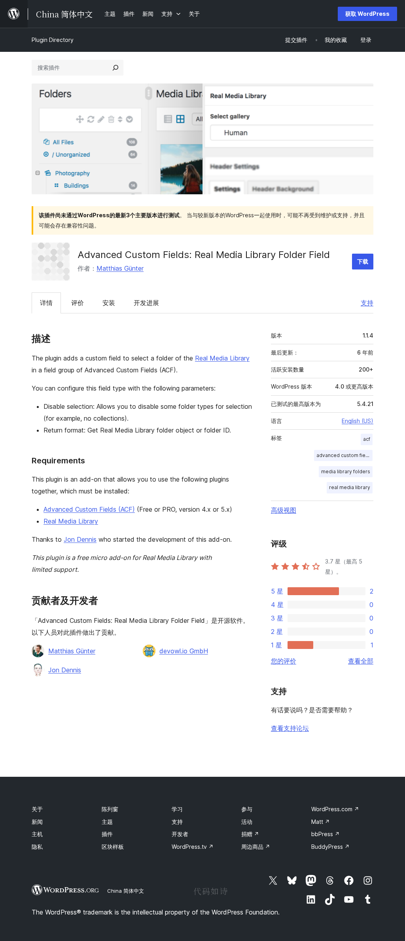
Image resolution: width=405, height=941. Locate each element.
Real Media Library (222, 358)
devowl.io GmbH (183, 651)
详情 (46, 303)
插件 (107, 834)
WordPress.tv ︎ (193, 846)
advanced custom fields (344, 455)
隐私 (37, 846)
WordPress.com (335, 809)
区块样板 (113, 846)
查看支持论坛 (290, 728)
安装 (108, 303)
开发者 (180, 834)
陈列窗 (110, 809)
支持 (367, 303)
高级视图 (283, 510)
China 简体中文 (125, 891)
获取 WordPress (367, 13)
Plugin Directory (53, 39)
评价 (77, 303)
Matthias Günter (120, 268)
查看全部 (360, 661)
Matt (320, 821)
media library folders (345, 471)
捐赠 (250, 834)
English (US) (357, 420)
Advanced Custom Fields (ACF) (89, 509)
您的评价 (283, 661)
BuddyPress (330, 846)
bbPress (325, 834)
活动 (246, 821)
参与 (246, 809)
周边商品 (255, 846)
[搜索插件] (115, 68)
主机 (37, 834)
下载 (362, 261)
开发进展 (146, 303)
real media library (349, 487)
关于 (37, 809)
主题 (107, 821)
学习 (177, 809)
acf (366, 439)
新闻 (37, 821)
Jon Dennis (80, 539)
